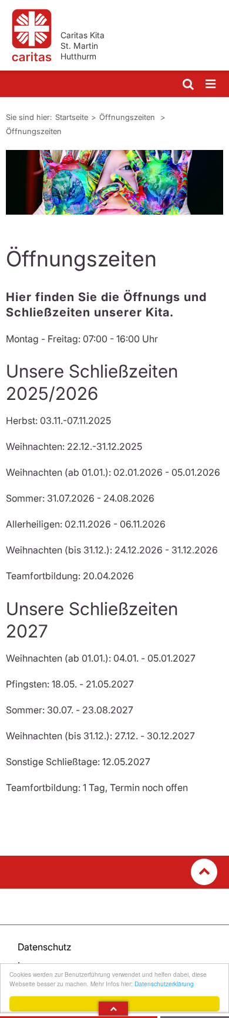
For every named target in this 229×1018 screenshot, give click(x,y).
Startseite (71, 117)
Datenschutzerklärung (164, 983)
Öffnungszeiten (128, 117)
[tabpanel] (114, 182)
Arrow (113, 1009)
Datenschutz (45, 947)
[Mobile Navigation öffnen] (211, 84)
